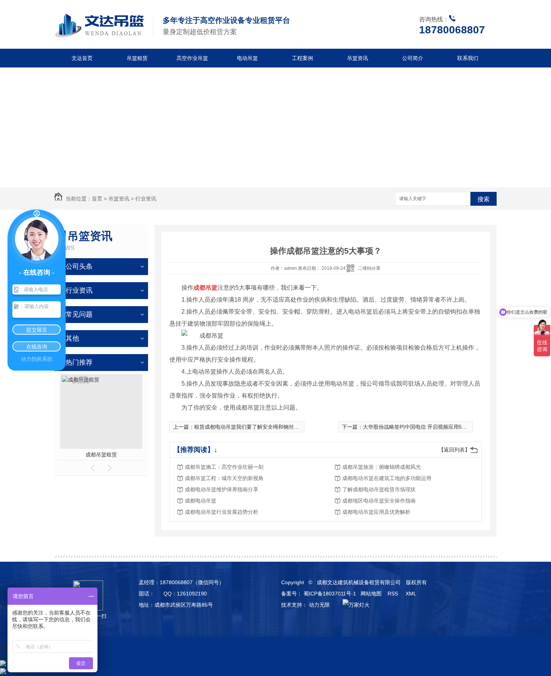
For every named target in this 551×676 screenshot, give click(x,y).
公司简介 (412, 58)
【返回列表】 (454, 450)
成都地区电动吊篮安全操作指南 (379, 501)
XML (412, 594)
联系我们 (467, 58)
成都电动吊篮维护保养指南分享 (221, 489)
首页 (97, 199)
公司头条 (79, 266)
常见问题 (79, 314)
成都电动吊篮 (200, 501)
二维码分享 (369, 268)
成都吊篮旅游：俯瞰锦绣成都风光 (381, 467)
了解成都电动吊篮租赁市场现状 (379, 489)
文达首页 (82, 58)
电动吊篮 (247, 58)
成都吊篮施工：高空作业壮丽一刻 (224, 467)
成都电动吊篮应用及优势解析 (376, 512)
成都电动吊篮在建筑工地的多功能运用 (386, 478)
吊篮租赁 (137, 58)
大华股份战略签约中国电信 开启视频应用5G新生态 (422, 427)
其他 (72, 338)
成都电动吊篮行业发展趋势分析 (221, 512)
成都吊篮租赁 (101, 455)
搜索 (484, 199)
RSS (394, 594)
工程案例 (302, 58)
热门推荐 (79, 362)
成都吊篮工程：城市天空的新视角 (224, 478)
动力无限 (319, 605)
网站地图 (371, 594)
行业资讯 (145, 199)
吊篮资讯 (357, 58)
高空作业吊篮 (192, 58)
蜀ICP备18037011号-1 (330, 594)
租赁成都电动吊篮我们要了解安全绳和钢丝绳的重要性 (257, 427)
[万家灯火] (354, 605)
